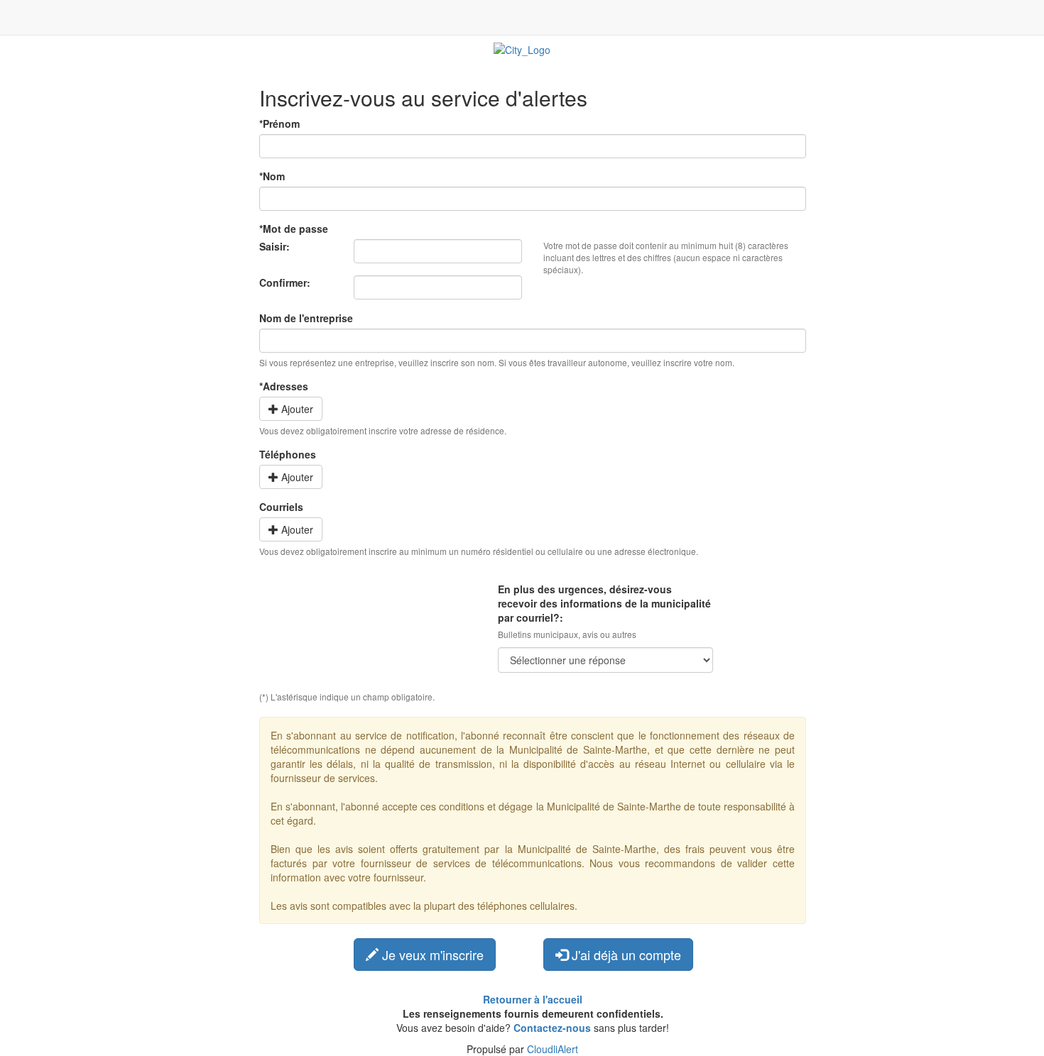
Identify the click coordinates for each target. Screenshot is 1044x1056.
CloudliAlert (552, 1049)
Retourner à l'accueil (532, 999)
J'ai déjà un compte (624, 954)
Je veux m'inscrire (431, 954)
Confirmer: (284, 282)
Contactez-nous (552, 1028)
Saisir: (274, 246)
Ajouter (295, 409)
